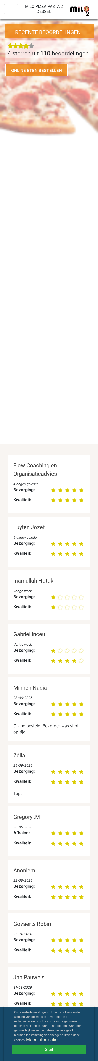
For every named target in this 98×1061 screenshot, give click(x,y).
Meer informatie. (42, 1039)
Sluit (49, 1049)
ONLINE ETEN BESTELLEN (36, 70)
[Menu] (11, 9)
